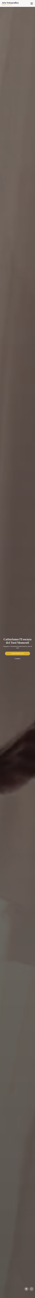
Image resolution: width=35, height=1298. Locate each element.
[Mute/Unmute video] (26, 1289)
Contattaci (17, 658)
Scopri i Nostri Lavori (17, 653)
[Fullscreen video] (32, 1289)
